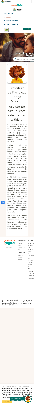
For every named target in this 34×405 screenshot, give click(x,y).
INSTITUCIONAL (9, 13)
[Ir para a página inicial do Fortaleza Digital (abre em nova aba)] (9, 244)
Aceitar (7, 402)
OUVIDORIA (7, 17)
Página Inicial (20, 244)
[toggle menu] (32, 1)
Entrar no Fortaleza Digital (20, 257)
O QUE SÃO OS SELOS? (11, 20)
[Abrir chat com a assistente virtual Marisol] (28, 399)
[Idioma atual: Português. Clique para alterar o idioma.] (6, 30)
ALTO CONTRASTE (12, 24)
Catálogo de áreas (21, 248)
